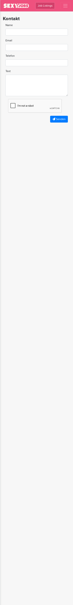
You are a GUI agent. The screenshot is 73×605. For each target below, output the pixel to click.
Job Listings (45, 5)
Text (8, 71)
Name (9, 25)
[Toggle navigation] (65, 5)
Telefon (10, 55)
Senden (60, 119)
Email (8, 40)
